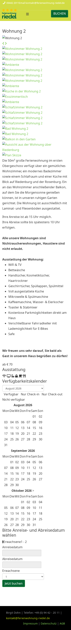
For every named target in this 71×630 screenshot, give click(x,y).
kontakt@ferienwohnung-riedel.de (45, 3)
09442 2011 (12, 3)
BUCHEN (59, 13)
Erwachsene (11, 571)
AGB (62, 623)
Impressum (30, 623)
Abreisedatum (12, 559)
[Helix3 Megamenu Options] (27, 14)
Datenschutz (48, 623)
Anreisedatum (12, 547)
